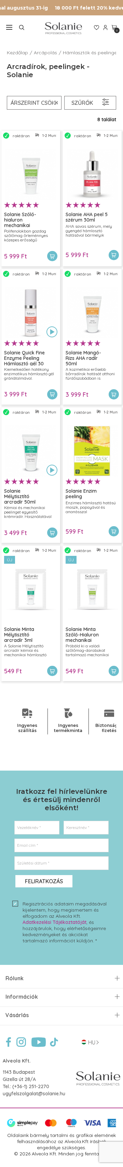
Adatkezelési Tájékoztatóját (54, 922)
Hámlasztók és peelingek (91, 53)
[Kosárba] (52, 256)
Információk (21, 997)
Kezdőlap (17, 53)
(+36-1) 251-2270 (30, 1086)
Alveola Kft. (17, 1061)
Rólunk (14, 978)
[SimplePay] (61, 1126)
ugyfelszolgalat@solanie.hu (34, 1094)
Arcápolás (45, 53)
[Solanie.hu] (63, 28)
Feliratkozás (44, 881)
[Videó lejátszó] (51, 332)
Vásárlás (17, 1015)
